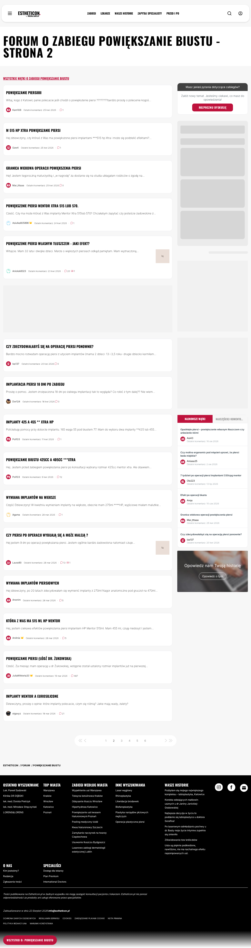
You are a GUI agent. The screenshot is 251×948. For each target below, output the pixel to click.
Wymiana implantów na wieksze (31, 497)
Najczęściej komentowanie (232, 419)
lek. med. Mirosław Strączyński (20, 806)
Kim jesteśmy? (11, 870)
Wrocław (48, 801)
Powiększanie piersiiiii (23, 93)
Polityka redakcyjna (15, 923)
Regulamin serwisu (49, 918)
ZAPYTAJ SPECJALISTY (150, 13)
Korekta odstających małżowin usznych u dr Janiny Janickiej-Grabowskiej (181, 803)
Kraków (47, 795)
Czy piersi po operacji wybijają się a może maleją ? (47, 535)
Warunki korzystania (41, 923)
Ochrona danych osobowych (19, 918)
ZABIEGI (91, 13)
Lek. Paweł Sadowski (14, 790)
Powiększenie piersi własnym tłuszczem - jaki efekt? (48, 243)
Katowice (48, 806)
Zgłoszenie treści (12, 881)
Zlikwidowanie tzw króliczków (181, 839)
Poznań (47, 812)
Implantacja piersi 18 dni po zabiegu (35, 384)
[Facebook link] (231, 788)
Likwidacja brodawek (127, 801)
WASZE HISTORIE (124, 13)
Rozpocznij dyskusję (212, 107)
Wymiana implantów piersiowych (32, 583)
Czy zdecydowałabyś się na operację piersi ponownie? (50, 346)
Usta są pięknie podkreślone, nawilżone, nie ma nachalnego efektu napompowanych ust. (185, 849)
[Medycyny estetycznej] (29, 14)
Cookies (67, 918)
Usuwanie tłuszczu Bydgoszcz (88, 842)
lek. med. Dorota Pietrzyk (16, 801)
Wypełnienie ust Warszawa (87, 790)
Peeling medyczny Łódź (85, 821)
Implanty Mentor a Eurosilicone (32, 696)
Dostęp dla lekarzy (53, 870)
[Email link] (244, 788)
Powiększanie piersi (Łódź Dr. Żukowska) (38, 658)
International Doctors (54, 881)
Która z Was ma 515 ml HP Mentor (33, 621)
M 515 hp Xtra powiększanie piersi (33, 130)
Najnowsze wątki (195, 419)
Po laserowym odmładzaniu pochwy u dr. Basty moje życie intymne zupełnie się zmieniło (185, 830)
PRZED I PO (172, 13)
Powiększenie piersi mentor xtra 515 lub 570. (42, 206)
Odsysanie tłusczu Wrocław (87, 801)
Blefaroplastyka (124, 806)
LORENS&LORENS (13, 812)
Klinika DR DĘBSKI (13, 795)
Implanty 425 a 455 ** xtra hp (30, 422)
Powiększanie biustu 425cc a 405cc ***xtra (40, 460)
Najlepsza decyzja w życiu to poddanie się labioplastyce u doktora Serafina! (185, 817)
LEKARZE (105, 13)
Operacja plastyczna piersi (130, 821)
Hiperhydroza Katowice (85, 806)
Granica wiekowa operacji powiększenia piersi (43, 168)
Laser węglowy (123, 790)
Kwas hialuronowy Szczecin (87, 827)
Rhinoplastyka (123, 795)
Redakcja (8, 876)
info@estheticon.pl (58, 910)
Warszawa (49, 790)
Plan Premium (50, 876)
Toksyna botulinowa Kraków (87, 795)
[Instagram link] (219, 788)
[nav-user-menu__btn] (240, 13)
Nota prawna (115, 918)
